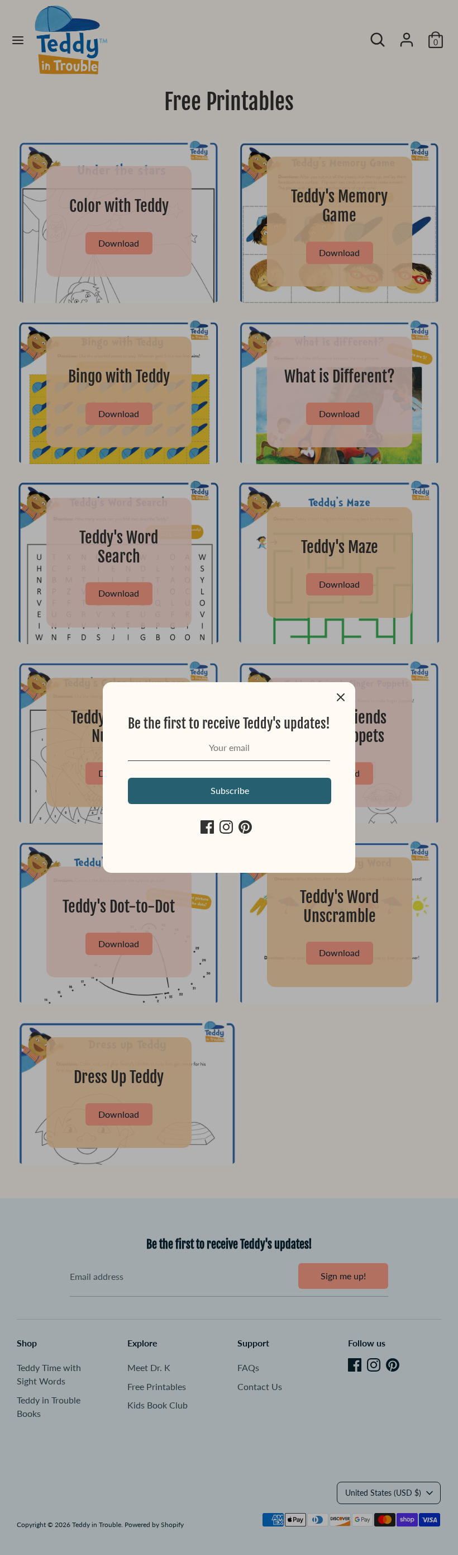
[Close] (340, 696)
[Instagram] (226, 827)
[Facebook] (207, 827)
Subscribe (230, 790)
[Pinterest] (245, 827)
